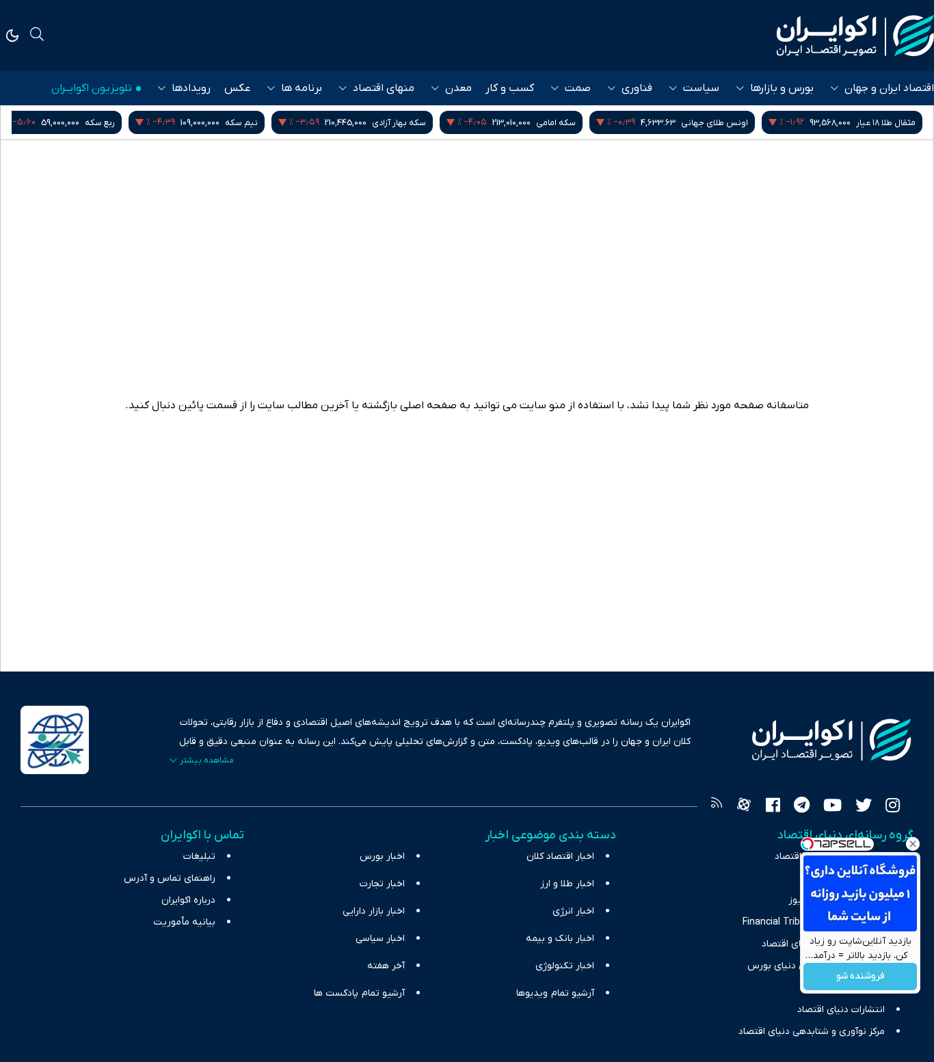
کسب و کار (509, 88)
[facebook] (773, 807)
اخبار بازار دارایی (374, 911)
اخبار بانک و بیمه (560, 938)
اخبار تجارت (382, 883)
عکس (237, 88)
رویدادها (191, 88)
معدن (458, 88)
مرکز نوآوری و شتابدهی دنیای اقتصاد (811, 1031)
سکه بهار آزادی (558, 123)
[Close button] (913, 844)
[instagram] (892, 807)
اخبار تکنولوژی (564, 965)
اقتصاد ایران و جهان (889, 88)
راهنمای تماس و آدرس (169, 878)
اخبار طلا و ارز (567, 883)
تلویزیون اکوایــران (91, 88)
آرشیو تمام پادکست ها (359, 993)
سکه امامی (715, 123)
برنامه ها (301, 88)
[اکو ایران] (855, 35)
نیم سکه (400, 123)
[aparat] (744, 807)
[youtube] (832, 807)
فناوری (637, 88)
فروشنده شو (860, 976)
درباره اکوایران (188, 900)
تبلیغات (199, 856)
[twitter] (863, 807)
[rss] (716, 807)
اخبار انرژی (573, 911)
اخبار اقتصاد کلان (560, 856)
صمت (578, 88)
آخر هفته (386, 965)
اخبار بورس (382, 856)
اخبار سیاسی (380, 938)
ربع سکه (259, 123)
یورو (126, 123)
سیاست (701, 88)
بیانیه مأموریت (184, 922)
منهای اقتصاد (383, 88)
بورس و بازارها (782, 88)
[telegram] (802, 807)
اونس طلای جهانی (873, 123)
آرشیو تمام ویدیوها (555, 993)
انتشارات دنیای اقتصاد (841, 1009)
